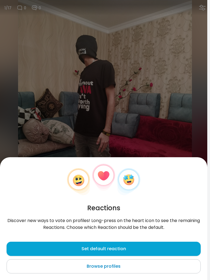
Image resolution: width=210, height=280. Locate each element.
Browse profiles (104, 266)
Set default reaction (103, 249)
